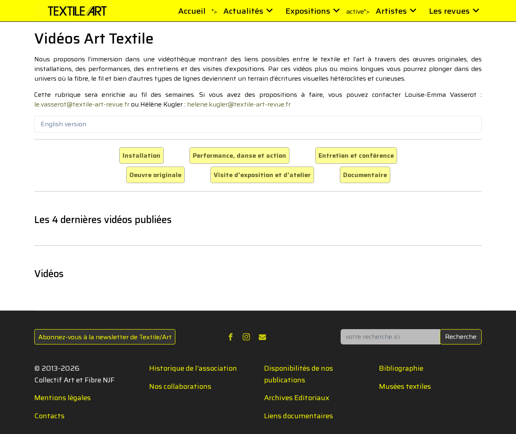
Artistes (391, 10)
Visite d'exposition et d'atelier (262, 175)
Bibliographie (401, 368)
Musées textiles (405, 386)
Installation (141, 155)
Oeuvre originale (155, 175)
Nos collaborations (180, 386)
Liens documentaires (298, 415)
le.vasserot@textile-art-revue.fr (81, 104)
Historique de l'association (193, 368)
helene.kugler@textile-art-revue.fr (239, 104)
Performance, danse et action (239, 155)
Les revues (449, 10)
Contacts (49, 415)
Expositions (307, 10)
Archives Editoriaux (296, 397)
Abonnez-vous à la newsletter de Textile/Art (105, 337)
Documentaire (365, 175)
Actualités (243, 10)
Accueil (192, 10)
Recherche (460, 337)
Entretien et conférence (356, 155)
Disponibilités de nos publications (298, 374)
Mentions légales (62, 397)
